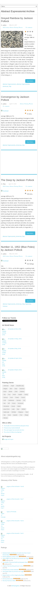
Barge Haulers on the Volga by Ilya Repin (13, 575)
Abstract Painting (14, 27)
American (5, 86)
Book (5, 391)
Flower (17, 397)
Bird (11, 388)
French (23, 397)
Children (22, 391)
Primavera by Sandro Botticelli (12, 428)
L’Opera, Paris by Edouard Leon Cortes (13, 566)
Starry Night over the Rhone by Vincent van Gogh (16, 558)
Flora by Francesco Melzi (9, 580)
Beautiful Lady (20, 385)
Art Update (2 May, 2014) (14, 348)
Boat (16, 388)
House (13, 406)
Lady (13, 409)
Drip (10, 86)
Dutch (14, 394)
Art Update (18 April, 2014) (14, 370)
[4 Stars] (32, 31)
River (27, 412)
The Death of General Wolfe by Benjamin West (16, 426)
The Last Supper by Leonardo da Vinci (14, 430)
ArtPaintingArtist (7, 1)
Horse (13, 403)
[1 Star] (25, 31)
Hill (9, 403)
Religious (21, 412)
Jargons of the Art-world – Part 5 (15, 533)
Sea (4, 415)
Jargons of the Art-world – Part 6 (15, 520)
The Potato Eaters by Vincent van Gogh (13, 571)
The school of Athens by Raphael (12, 432)
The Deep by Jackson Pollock (17, 180)
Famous (5, 306)
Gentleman (11, 400)
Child (16, 391)
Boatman (22, 388)
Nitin (4, 184)
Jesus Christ (6, 409)
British (10, 391)
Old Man (14, 412)
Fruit (5, 400)
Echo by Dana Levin (8, 579)
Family (26, 394)
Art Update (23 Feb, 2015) (14, 329)
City (4, 394)
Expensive (28, 304)
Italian (19, 406)
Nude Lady (6, 412)
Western (21, 27)
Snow (9, 415)
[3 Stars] (30, 31)
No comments (29, 27)
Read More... (30, 81)
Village (26, 415)
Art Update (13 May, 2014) (14, 339)
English (20, 394)
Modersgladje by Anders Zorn (11, 556)
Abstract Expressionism (9, 84)
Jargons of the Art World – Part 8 (15, 486)
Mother (23, 409)
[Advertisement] (18, 162)
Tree (21, 415)
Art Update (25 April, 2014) (14, 358)
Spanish (15, 415)
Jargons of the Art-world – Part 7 (15, 499)
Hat (4, 403)
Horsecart (20, 403)
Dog (9, 394)
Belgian (5, 388)
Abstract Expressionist (23, 84)
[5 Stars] (25, 34)
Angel (12, 385)
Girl (24, 400)
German (19, 400)
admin (4, 25)
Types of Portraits (11, 511)
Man (18, 409)
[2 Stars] (28, 31)
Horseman (6, 406)
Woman (6, 418)
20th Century (6, 27)
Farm (11, 397)
